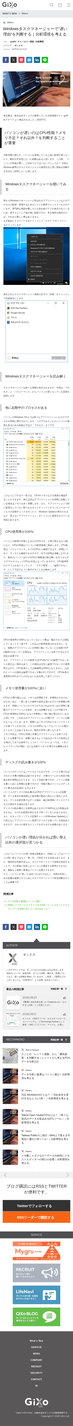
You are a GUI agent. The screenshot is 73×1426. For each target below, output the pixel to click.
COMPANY (36, 1360)
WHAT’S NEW (10, 13)
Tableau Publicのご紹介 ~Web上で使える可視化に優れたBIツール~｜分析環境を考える (45, 1139)
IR (36, 1386)
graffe (13, 41)
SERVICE (36, 1347)
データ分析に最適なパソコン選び (24, 901)
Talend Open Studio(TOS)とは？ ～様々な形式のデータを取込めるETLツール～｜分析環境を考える (45, 1119)
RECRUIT (36, 1366)
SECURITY (36, 1373)
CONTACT (36, 1379)
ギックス (18, 45)
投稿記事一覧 (59, 988)
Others (25, 13)
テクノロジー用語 (26, 41)
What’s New (36, 1341)
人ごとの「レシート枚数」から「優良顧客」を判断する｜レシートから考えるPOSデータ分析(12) (45, 1058)
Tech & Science (32, 1050)
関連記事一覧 (59, 1039)
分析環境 (39, 41)
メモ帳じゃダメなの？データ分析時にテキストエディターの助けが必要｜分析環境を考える (45, 1159)
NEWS (36, 1353)
